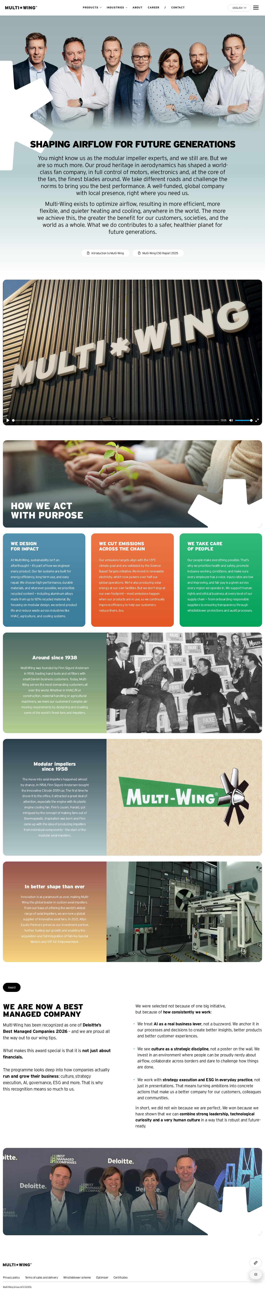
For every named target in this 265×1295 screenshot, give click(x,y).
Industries (115, 7)
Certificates (120, 1277)
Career (153, 7)
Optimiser (102, 1277)
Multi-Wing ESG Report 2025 (160, 253)
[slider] (115, 420)
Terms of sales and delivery (41, 1277)
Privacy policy (11, 1277)
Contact (178, 7)
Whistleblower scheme (77, 1277)
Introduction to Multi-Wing (107, 253)
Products (90, 7)
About (137, 7)
